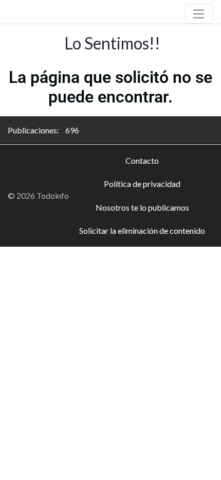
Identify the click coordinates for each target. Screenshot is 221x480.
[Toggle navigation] (199, 14)
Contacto (142, 160)
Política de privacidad (142, 183)
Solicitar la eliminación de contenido (142, 230)
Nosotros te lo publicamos (142, 207)
